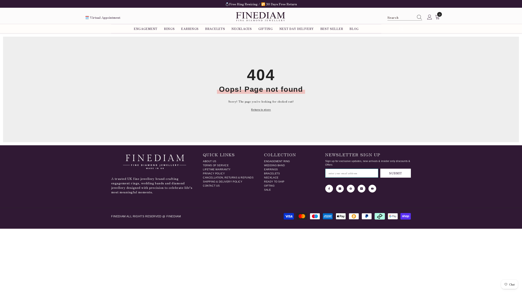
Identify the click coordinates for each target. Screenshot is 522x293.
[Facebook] (329, 188)
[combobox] (400, 17)
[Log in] (429, 17)
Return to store (261, 109)
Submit (395, 173)
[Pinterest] (351, 188)
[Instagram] (340, 188)
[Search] (404, 17)
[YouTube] (372, 188)
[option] (261, 4)
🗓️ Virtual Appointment (102, 17)
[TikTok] (361, 188)
